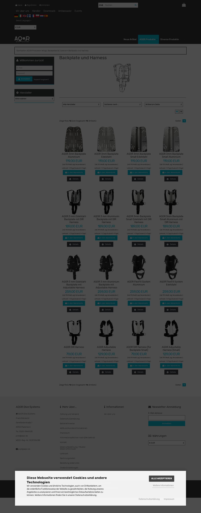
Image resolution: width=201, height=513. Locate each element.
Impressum (169, 499)
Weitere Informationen (163, 485)
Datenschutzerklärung (149, 499)
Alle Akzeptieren (161, 478)
